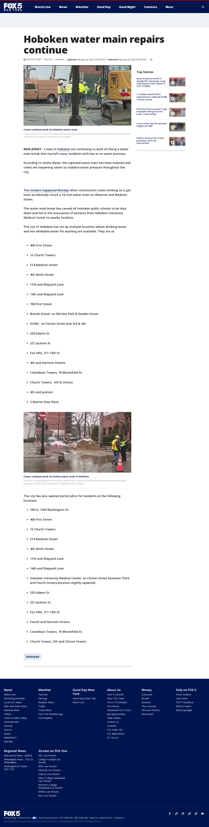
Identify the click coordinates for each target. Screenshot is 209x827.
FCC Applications (116, 733)
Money (147, 690)
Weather (44, 690)
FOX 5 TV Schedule (117, 702)
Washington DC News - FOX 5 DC (16, 768)
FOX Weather (45, 718)
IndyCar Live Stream (49, 774)
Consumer (147, 694)
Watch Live (10, 694)
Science (8, 729)
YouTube (189, 813)
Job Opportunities (116, 714)
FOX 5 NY (48, 59)
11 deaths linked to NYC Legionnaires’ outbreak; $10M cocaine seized (152, 97)
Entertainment (11, 721)
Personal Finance (151, 710)
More (169, 7)
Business (146, 702)
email (202, 813)
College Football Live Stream (49, 761)
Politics (7, 714)
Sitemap (8, 741)
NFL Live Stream (47, 755)
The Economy (149, 706)
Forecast (43, 694)
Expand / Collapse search (203, 7)
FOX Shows (113, 706)
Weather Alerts (46, 702)
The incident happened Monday (46, 190)
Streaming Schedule (14, 698)
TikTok (182, 813)
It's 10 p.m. (113, 737)
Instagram (176, 813)
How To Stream (115, 694)
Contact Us (113, 721)
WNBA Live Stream (48, 791)
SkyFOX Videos (184, 706)
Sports (7, 733)
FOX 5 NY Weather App (50, 714)
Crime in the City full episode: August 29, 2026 (152, 125)
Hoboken (60, 59)
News (8, 690)
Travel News (45, 710)
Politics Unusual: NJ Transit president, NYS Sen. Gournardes (150, 140)
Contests (112, 725)
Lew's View (181, 698)
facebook (169, 813)
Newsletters (10, 737)
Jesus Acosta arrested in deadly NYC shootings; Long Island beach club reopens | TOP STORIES (151, 82)
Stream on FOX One (52, 751)
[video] (177, 81)
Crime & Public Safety (15, 718)
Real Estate (147, 714)
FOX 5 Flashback (184, 702)
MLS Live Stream (47, 795)
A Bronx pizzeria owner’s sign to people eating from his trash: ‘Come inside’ (152, 111)
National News (12, 710)
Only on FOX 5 (186, 690)
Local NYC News (13, 702)
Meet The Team (115, 698)
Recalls (145, 698)
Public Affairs (114, 718)
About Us (114, 690)
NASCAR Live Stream (49, 770)
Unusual (8, 725)
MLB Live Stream (47, 766)
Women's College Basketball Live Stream (50, 786)
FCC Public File (114, 729)
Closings (42, 698)
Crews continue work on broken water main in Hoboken (56, 476)
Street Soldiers (183, 694)
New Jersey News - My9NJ (18, 755)
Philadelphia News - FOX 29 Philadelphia (18, 761)
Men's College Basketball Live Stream (51, 779)
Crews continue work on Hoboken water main (50, 129)
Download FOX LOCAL (119, 710)
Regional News (15, 751)
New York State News (15, 706)
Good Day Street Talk (84, 698)
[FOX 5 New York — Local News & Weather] (14, 7)
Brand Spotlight (184, 710)
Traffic (41, 706)
